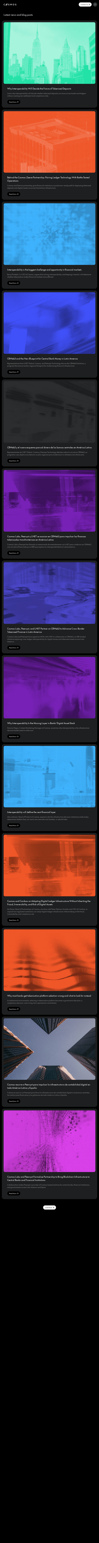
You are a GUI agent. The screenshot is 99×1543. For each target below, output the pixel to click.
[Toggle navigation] (95, 4)
